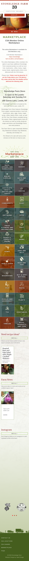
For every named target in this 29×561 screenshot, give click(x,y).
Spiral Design (20, 557)
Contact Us (5, 537)
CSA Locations (7, 541)
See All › (14, 338)
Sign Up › (14, 15)
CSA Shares (5, 544)
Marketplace (6, 547)
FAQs (3, 550)
